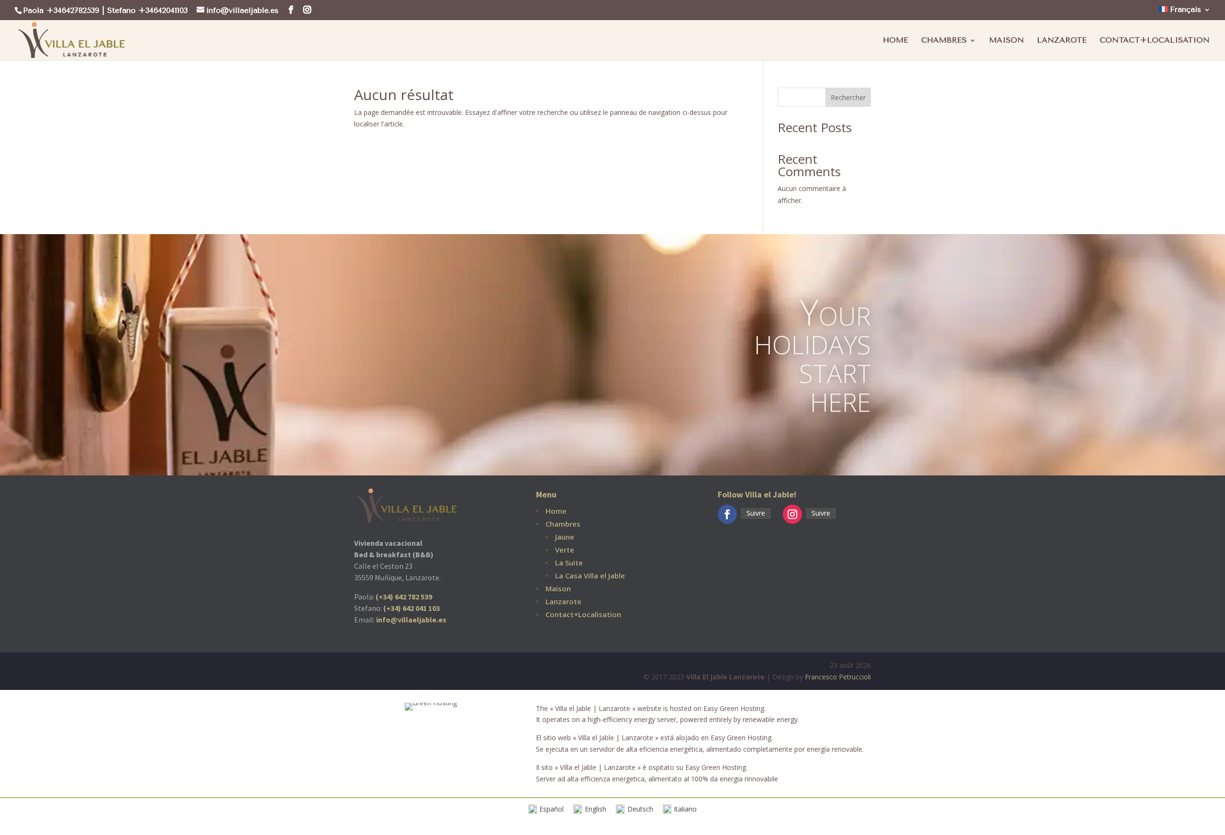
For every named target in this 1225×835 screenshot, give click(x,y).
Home (895, 41)
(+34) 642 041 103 (411, 608)
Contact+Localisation (1155, 41)
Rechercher (848, 97)
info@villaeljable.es (411, 619)
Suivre (755, 513)
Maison (1006, 41)
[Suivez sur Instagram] (792, 514)
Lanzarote (1062, 41)
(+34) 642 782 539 (404, 596)
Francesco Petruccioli (838, 676)
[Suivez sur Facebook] (727, 514)
